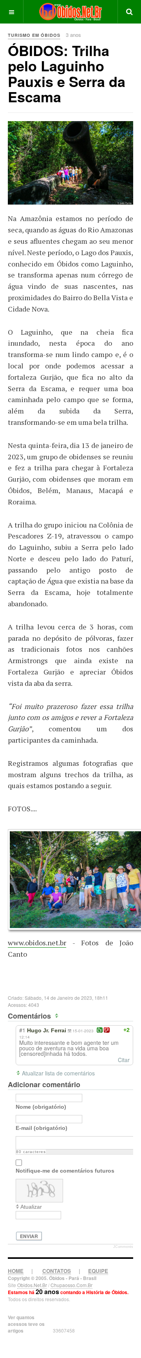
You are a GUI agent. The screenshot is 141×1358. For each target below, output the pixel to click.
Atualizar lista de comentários (58, 1073)
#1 (22, 1030)
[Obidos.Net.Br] (70, 12)
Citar (124, 1060)
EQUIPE (98, 1271)
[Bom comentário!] (100, 1030)
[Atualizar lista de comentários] (58, 1016)
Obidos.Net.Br (32, 1285)
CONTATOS (56, 1271)
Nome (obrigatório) (41, 1107)
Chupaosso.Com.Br (71, 1285)
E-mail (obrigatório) (41, 1128)
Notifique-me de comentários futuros (65, 1171)
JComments (123, 1247)
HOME (16, 1271)
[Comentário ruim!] (107, 1030)
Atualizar (31, 1207)
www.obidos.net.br (37, 942)
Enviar (29, 1236)
